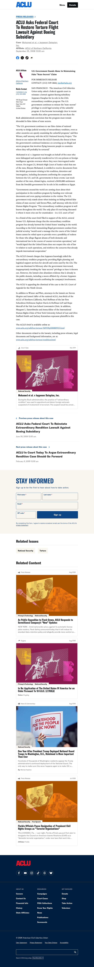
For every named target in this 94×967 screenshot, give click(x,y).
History (19, 908)
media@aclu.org (21, 92)
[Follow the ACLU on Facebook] (19, 873)
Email (19, 504)
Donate (72, 5)
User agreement (21, 943)
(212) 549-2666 (21, 94)
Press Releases (24, 16)
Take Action (67, 903)
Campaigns (42, 894)
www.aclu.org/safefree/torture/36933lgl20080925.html (40, 328)
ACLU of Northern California (38, 48)
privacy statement (22, 525)
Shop (64, 898)
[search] (75, 952)
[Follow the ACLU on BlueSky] (51, 873)
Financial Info (22, 903)
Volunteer (66, 908)
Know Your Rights (45, 908)
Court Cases (42, 898)
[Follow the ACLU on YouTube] (25, 873)
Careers (19, 894)
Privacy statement (36, 943)
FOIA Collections (44, 903)
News (39, 913)
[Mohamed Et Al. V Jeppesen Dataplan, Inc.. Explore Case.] (47, 377)
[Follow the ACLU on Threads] (44, 873)
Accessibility (64, 943)
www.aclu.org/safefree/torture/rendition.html (36, 339)
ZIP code (20, 513)
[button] (27, 58)
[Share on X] (22, 58)
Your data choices (51, 943)
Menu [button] (62, 5)
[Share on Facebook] (17, 58)
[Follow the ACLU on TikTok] (38, 873)
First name (21, 495)
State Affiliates (22, 913)
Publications (42, 917)
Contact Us (21, 898)
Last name (47, 495)
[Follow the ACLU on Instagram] (31, 873)
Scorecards (42, 922)
